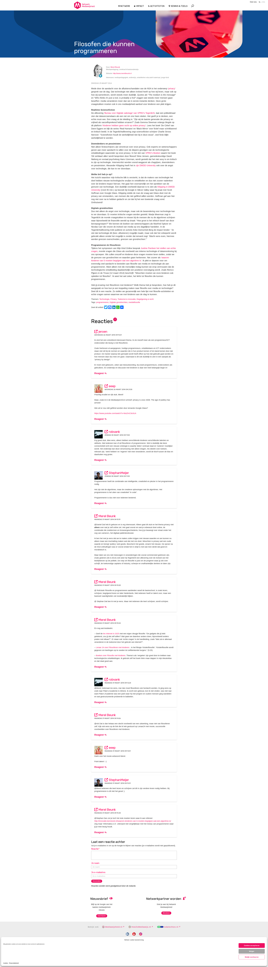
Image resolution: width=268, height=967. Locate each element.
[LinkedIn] (114, 307)
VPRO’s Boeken (152, 153)
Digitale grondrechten (119, 302)
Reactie (95, 849)
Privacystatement (14, 963)
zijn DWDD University (146, 165)
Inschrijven (102, 916)
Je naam (95, 863)
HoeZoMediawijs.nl (141, 927)
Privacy (113, 299)
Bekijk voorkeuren (252, 957)
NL (259, 2)
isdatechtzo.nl (171, 927)
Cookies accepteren (251, 945)
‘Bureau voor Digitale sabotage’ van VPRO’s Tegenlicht (129, 113)
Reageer (99, 373)
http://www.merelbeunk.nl (122, 73)
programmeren (102, 302)
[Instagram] (140, 934)
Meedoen (166, 913)
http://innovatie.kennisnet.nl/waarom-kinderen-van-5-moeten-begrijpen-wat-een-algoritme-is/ (132, 821)
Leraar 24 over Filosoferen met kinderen (112, 647)
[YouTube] (134, 934)
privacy (171, 88)
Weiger (251, 951)
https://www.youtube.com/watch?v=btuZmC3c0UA (115, 413)
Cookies (5, 963)
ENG (263, 2)
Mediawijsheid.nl (113, 927)
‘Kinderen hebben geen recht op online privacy (123, 125)
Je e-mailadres (98, 872)
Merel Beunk (115, 67)
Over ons (253, 2)
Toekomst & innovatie (127, 299)
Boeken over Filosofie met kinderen (110, 655)
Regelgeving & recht (145, 299)
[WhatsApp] (118, 307)
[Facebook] (110, 307)
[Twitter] (106, 307)
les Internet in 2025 (111, 634)
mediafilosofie (134, 302)
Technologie (104, 299)
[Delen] (122, 307)
